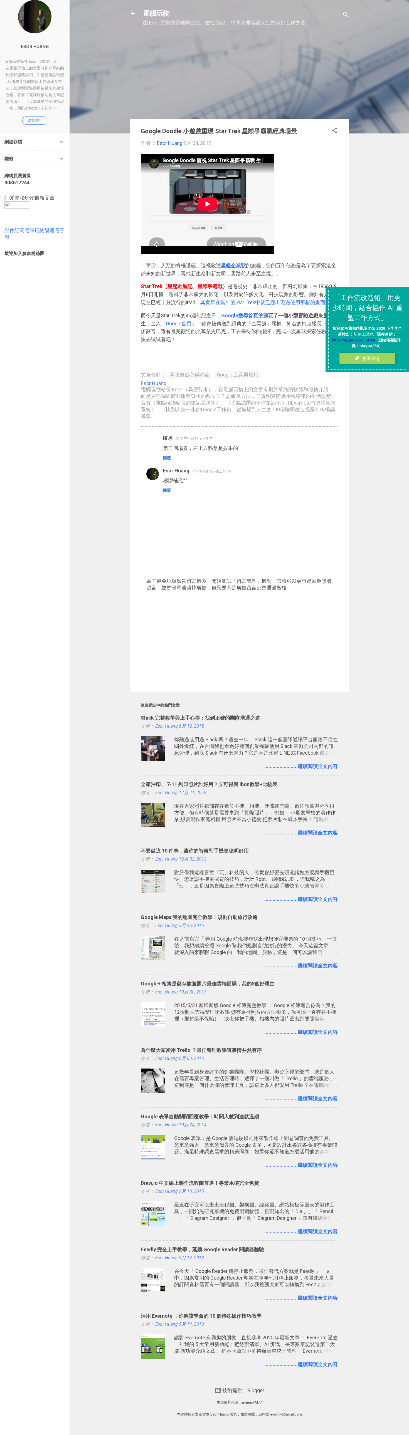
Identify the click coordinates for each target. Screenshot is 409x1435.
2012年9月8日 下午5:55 (194, 439)
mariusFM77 (252, 1402)
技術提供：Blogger (242, 1390)
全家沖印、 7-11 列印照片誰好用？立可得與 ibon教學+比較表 (209, 784)
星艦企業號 (233, 265)
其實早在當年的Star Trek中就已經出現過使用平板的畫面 (262, 302)
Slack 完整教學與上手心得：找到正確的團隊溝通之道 (200, 718)
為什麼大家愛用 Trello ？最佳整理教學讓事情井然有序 (201, 1050)
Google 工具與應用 (237, 375)
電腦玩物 (156, 13)
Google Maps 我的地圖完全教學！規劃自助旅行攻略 (199, 917)
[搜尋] (345, 15)
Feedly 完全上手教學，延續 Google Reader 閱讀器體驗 (202, 1249)
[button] (334, 131)
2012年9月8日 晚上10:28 (211, 471)
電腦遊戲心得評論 (189, 375)
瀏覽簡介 (34, 120)
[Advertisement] (239, 75)
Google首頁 (178, 323)
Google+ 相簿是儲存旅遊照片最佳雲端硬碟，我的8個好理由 (208, 984)
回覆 (167, 458)
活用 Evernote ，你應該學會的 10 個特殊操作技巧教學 (201, 1316)
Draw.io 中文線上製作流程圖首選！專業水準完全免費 (200, 1183)
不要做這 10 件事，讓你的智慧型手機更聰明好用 (195, 851)
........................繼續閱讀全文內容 (301, 766)
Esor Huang (176, 471)
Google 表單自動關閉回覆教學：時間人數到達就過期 (200, 1116)
